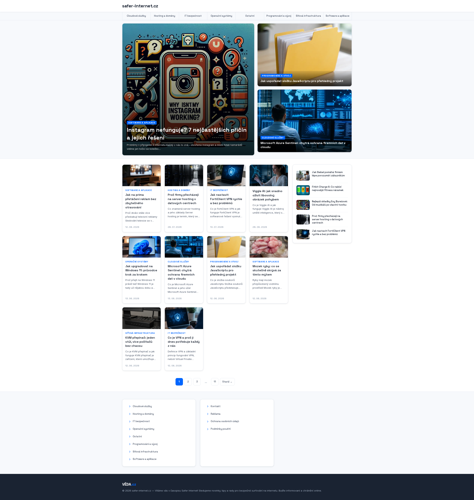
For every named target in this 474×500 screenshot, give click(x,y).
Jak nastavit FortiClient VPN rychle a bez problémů (226, 199)
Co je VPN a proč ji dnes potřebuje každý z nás (184, 342)
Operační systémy (221, 15)
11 (215, 381)
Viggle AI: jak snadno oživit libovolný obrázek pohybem (267, 195)
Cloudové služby (136, 15)
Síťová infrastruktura (308, 15)
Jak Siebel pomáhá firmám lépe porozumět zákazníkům (328, 174)
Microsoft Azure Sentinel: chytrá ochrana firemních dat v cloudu (181, 272)
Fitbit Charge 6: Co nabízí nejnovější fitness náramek (327, 188)
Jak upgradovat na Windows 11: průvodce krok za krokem (141, 270)
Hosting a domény (164, 15)
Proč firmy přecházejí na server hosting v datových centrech (183, 199)
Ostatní (249, 15)
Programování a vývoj (278, 15)
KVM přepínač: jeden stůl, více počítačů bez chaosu (140, 342)
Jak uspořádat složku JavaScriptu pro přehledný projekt (302, 81)
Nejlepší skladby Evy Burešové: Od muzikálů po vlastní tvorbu (330, 203)
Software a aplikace (337, 15)
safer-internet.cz (140, 6)
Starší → (227, 381)
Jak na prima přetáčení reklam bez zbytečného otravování (140, 201)
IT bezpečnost (193, 15)
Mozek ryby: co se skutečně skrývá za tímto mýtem (267, 270)
